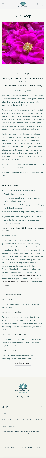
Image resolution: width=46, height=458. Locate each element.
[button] (37, 4)
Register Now (23, 363)
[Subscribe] (43, 426)
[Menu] (3, 4)
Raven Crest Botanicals (19, 447)
